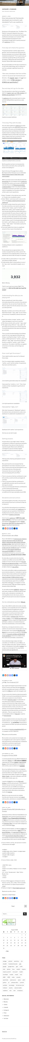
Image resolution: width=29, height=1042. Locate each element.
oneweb (18, 977)
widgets (23, 828)
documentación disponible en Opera (15, 835)
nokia (13, 977)
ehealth (5, 964)
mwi (21, 974)
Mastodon (6, 999)
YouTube (6, 1018)
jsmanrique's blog (12, 2)
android (10, 961)
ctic (22, 961)
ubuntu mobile (18, 988)
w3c (10, 990)
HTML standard (15, 80)
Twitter (5, 1004)
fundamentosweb (13, 964)
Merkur (10, 760)
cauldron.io (7, 42)
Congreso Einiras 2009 (9, 755)
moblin (21, 972)
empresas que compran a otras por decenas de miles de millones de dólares (14, 540)
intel (4, 969)
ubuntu (11, 988)
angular (12, 78)
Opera (5, 820)
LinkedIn (6, 1007)
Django (23, 521)
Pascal (21, 589)
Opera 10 (17, 714)
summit (22, 982)
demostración (7, 715)
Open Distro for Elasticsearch (16, 523)
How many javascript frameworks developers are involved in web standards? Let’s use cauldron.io (13, 20)
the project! (12, 521)
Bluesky (6, 1001)
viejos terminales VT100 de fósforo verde (12, 577)
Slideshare (6, 1015)
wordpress (20, 990)
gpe (17, 966)
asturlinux (16, 961)
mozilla (11, 974)
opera (19, 980)
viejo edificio (15, 567)
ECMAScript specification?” (10, 82)
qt (8, 982)
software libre (14, 982)
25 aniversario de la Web (10, 535)
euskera (22, 646)
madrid (18, 969)
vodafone (5, 990)
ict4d (21, 966)
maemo (24, 969)
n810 (4, 977)
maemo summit (7, 972)
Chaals (7, 776)
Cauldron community (14, 514)
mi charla (24, 632)
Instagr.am (6, 1010)
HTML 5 (10, 691)
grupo (6, 832)
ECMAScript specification (8, 94)
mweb (16, 974)
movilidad (5, 974)
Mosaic (23, 602)
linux (13, 969)
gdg (20, 964)
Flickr (5, 1013)
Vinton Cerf (5, 816)
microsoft (15, 972)
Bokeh (3, 525)
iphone (8, 969)
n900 (8, 977)
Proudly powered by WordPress (9, 1038)
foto (13, 825)
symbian (5, 985)
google (4, 966)
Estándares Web (8, 823)
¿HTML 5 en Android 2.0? (10, 682)
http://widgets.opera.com (19, 888)
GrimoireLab (5, 181)
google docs (11, 966)
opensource (13, 980)
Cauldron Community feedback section (12, 138)
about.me (4, 1031)
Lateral (23, 797)
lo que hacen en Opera (18, 832)
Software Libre (15, 616)
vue (22, 78)
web (14, 990)
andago (5, 961)
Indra (9, 781)
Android (22, 687)
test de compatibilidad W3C (17, 729)
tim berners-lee (20, 985)
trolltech (5, 988)
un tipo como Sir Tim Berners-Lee (10, 547)
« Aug (7, 951)
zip (11, 881)
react (16, 78)
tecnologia (11, 985)
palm (24, 980)
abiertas (10, 792)
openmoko (5, 980)
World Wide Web (6, 554)
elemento (12, 699)
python (4, 982)
